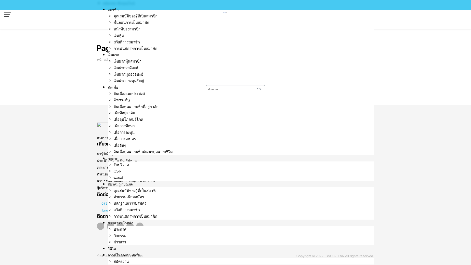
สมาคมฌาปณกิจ (120, 184)
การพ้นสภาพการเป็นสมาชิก (135, 48)
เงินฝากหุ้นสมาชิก (128, 61)
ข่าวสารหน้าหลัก (120, 223)
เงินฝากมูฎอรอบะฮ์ (128, 74)
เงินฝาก (113, 55)
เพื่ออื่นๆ (120, 145)
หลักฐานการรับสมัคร (130, 203)
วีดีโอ (112, 249)
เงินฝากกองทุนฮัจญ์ (129, 81)
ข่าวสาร (120, 242)
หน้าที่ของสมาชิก (127, 29)
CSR (117, 171)
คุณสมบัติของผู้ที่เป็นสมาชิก (135, 16)
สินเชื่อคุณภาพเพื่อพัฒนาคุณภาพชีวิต (143, 152)
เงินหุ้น (119, 35)
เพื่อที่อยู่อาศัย (124, 113)
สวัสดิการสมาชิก (127, 42)
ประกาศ (120, 229)
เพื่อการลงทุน (124, 132)
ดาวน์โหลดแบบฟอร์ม (124, 255)
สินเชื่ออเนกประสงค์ (129, 94)
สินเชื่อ (113, 87)
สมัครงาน (121, 261)
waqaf (118, 177)
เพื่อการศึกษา (124, 126)
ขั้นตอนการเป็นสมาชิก (131, 22)
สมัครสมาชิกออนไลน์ (119, 3)
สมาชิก (113, 10)
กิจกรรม (120, 236)
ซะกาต (113, 158)
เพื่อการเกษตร (125, 139)
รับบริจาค (121, 165)
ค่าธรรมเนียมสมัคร (129, 197)
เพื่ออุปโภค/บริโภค (128, 119)
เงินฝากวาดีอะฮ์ (126, 68)
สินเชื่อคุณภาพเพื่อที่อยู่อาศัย (136, 107)
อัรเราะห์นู (122, 100)
